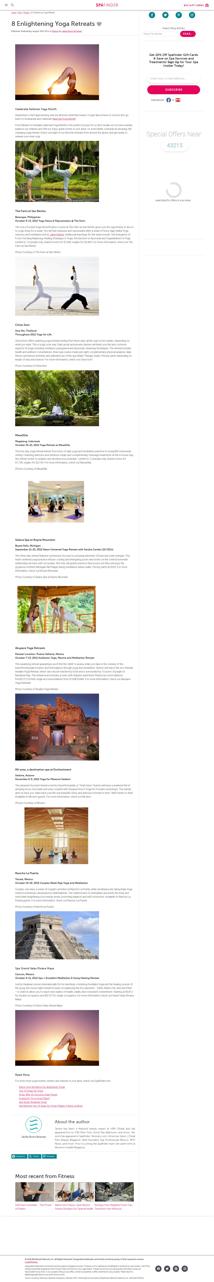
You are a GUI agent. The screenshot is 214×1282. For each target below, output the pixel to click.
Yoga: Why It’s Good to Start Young (38, 1094)
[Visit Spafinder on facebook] (152, 15)
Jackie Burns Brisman (72, 31)
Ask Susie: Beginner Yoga (33, 1102)
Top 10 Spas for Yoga (31, 1090)
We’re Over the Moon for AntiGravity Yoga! (42, 1087)
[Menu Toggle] (6, 5)
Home (13, 13)
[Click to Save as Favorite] (99, 24)
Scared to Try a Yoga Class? (34, 1098)
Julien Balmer (57, 234)
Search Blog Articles (174, 28)
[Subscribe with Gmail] (178, 100)
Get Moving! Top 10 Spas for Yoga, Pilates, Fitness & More (51, 1105)
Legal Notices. (31, 1262)
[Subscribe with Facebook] (168, 100)
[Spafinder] (107, 5)
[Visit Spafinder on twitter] (165, 15)
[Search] (12, 5)
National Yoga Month (63, 118)
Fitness (26, 13)
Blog (20, 13)
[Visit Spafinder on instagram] (192, 15)
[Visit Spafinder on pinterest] (179, 15)
